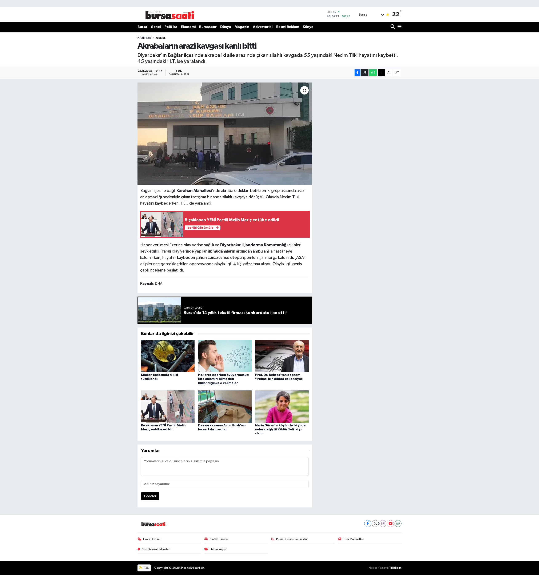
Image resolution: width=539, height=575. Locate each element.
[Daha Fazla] (381, 72)
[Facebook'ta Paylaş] (357, 72)
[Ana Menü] (399, 27)
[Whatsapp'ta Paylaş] (373, 72)
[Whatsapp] (398, 523)
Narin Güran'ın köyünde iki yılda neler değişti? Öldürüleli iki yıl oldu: (280, 429)
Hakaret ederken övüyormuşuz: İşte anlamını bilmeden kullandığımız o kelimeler (223, 379)
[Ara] (393, 27)
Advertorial (263, 27)
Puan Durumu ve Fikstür (292, 539)
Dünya (225, 27)
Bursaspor (208, 27)
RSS (146, 567)
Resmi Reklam (287, 27)
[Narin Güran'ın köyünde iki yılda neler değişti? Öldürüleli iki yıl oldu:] (282, 406)
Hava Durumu (152, 539)
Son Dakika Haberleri (156, 549)
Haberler (144, 37)
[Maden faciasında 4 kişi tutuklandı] (168, 356)
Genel (156, 27)
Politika (170, 27)
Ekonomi (188, 27)
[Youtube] (390, 523)
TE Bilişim (395, 567)
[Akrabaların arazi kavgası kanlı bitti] (224, 134)
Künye (308, 27)
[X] (375, 523)
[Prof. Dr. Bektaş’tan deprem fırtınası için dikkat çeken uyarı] (282, 356)
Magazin (242, 27)
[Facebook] (367, 523)
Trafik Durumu (218, 539)
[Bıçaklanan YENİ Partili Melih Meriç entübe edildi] (168, 406)
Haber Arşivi (218, 549)
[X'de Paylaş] (364, 72)
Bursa (142, 27)
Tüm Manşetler (353, 539)
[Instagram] (382, 523)
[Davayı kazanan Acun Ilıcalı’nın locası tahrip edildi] (225, 406)
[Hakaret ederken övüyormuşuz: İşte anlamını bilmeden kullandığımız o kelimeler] (225, 356)
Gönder (150, 496)
